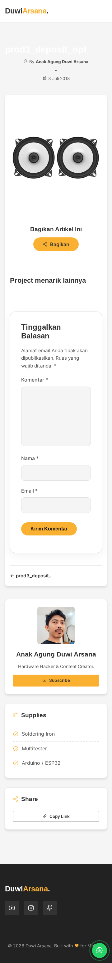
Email (29, 491)
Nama (30, 458)
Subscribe (59, 680)
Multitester (34, 748)
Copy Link (59, 816)
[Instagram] (31, 908)
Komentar (34, 380)
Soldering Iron (38, 734)
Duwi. (27, 11)
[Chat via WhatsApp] (99, 950)
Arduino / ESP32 (41, 763)
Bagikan (59, 244)
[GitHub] (50, 908)
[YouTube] (12, 908)
